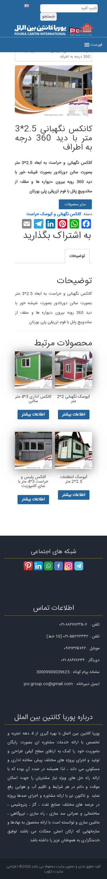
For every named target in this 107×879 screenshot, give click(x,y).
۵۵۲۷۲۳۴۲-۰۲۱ (75, 636)
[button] (96, 45)
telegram (78, 565)
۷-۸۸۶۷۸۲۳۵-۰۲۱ (73, 624)
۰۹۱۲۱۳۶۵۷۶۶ (75, 648)
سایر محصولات (75, 204)
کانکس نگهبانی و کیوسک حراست (53, 214)
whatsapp (48, 565)
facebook (58, 565)
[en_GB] (26, 4)
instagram (68, 565)
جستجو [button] (48, 16)
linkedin (38, 565)
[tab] (77, 256)
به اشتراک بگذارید (57, 236)
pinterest (28, 565)
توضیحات (77, 256)
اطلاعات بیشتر (73, 414)
